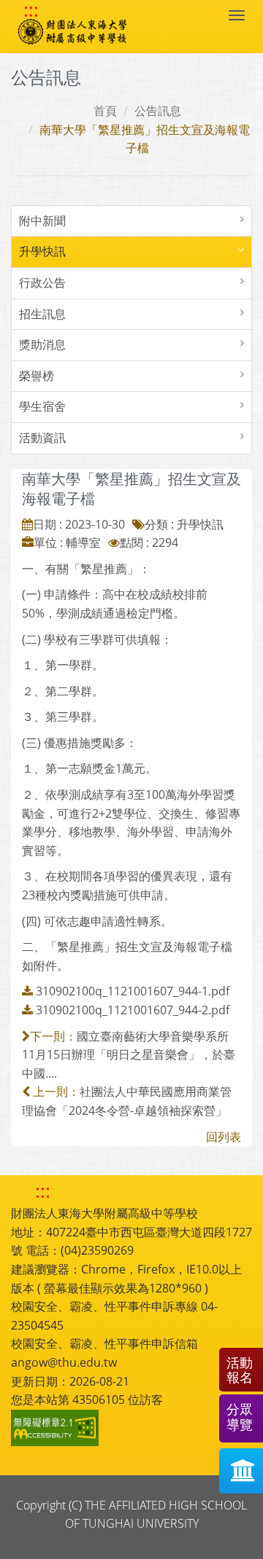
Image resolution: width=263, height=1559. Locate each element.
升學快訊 (42, 251)
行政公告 (42, 283)
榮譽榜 (36, 376)
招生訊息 (42, 314)
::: (31, 10)
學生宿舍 (42, 406)
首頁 (105, 111)
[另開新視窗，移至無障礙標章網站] (57, 1428)
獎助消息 (42, 344)
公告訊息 (157, 111)
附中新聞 (42, 221)
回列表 (223, 1137)
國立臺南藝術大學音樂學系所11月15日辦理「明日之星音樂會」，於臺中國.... (128, 1054)
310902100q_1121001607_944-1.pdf (132, 991)
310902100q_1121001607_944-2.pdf (132, 1010)
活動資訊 (42, 438)
